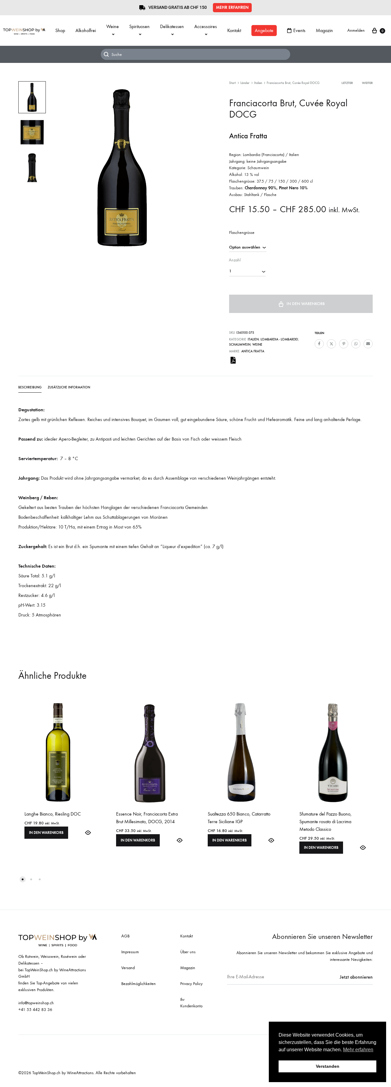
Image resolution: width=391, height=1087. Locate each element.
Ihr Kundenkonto (191, 1003)
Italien (258, 83)
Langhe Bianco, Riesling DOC (52, 814)
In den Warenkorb (306, 303)
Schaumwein (239, 345)
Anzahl (235, 260)
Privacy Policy (191, 983)
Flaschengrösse (241, 232)
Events (299, 30)
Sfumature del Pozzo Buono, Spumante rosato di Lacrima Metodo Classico (325, 821)
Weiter (367, 83)
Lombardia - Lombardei (279, 339)
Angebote (264, 30)
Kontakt (234, 30)
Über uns (188, 951)
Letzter (347, 83)
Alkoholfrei (85, 30)
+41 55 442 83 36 (35, 1009)
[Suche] (195, 54)
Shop (60, 30)
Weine (112, 26)
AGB (125, 936)
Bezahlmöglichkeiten (138, 983)
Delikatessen (172, 26)
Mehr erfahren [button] (358, 1049)
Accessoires (205, 26)
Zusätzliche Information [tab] (69, 387)
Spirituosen (139, 26)
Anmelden (356, 30)
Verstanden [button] (327, 1066)
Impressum (130, 951)
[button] (232, 7)
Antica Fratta (252, 351)
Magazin (324, 30)
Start (232, 83)
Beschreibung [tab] (30, 387)
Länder (245, 83)
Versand (128, 967)
